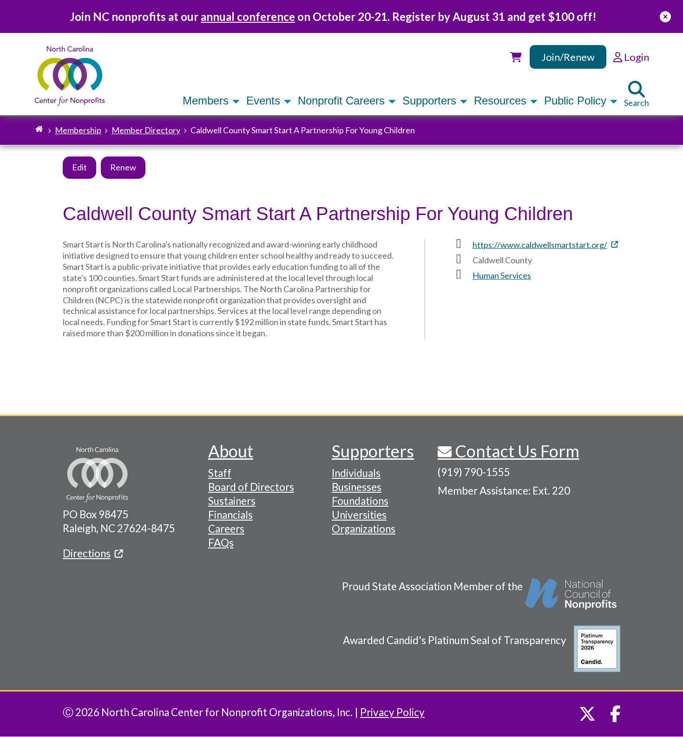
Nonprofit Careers (343, 100)
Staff (219, 473)
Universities (359, 515)
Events (264, 100)
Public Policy (577, 100)
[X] (587, 713)
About (230, 451)
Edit (79, 167)
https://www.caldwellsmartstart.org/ (540, 245)
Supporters (431, 100)
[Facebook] (615, 713)
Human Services (502, 275)
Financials (230, 515)
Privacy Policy (392, 712)
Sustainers (232, 501)
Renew (123, 167)
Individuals (356, 473)
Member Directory (146, 130)
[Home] (70, 76)
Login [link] (635, 57)
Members (207, 100)
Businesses (356, 487)
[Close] (665, 16)
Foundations (360, 501)
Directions (87, 553)
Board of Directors (251, 487)
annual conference (248, 16)
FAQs (221, 542)
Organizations (363, 528)
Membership (78, 130)
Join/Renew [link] (568, 57)
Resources (502, 100)
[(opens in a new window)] (571, 599)
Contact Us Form (515, 451)
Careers (226, 528)
